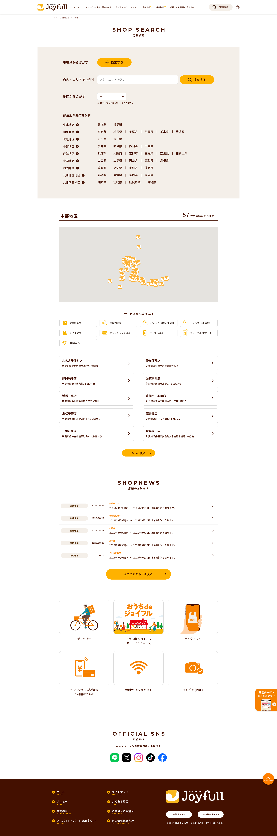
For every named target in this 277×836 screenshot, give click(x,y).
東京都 (102, 132)
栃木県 (164, 132)
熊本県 (102, 182)
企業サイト (178, 814)
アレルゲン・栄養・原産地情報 (98, 7)
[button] (111, 96)
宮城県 (102, 124)
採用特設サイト (210, 814)
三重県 (149, 146)
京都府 (133, 153)
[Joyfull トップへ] (52, 7)
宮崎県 (117, 182)
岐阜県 (117, 146)
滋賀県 (149, 153)
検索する (117, 62)
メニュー (77, 7)
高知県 (117, 168)
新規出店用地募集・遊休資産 (182, 7)
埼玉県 (117, 132)
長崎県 (133, 175)
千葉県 (133, 132)
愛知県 (102, 146)
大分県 (149, 175)
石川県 (102, 139)
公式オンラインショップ (126, 7)
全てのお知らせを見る (138, 574)
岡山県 (133, 160)
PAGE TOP (268, 780)
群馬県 (149, 132)
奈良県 (164, 153)
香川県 (133, 168)
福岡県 (102, 175)
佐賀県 (117, 175)
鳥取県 (149, 160)
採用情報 (160, 7)
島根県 (164, 160)
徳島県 (149, 168)
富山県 (117, 139)
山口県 (102, 160)
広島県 (117, 160)
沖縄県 (151, 182)
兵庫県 (102, 153)
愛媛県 (102, 168)
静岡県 (133, 146)
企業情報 (147, 7)
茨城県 (180, 132)
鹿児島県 (135, 182)
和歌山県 (181, 153)
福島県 (117, 124)
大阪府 (117, 153)
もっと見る (138, 453)
